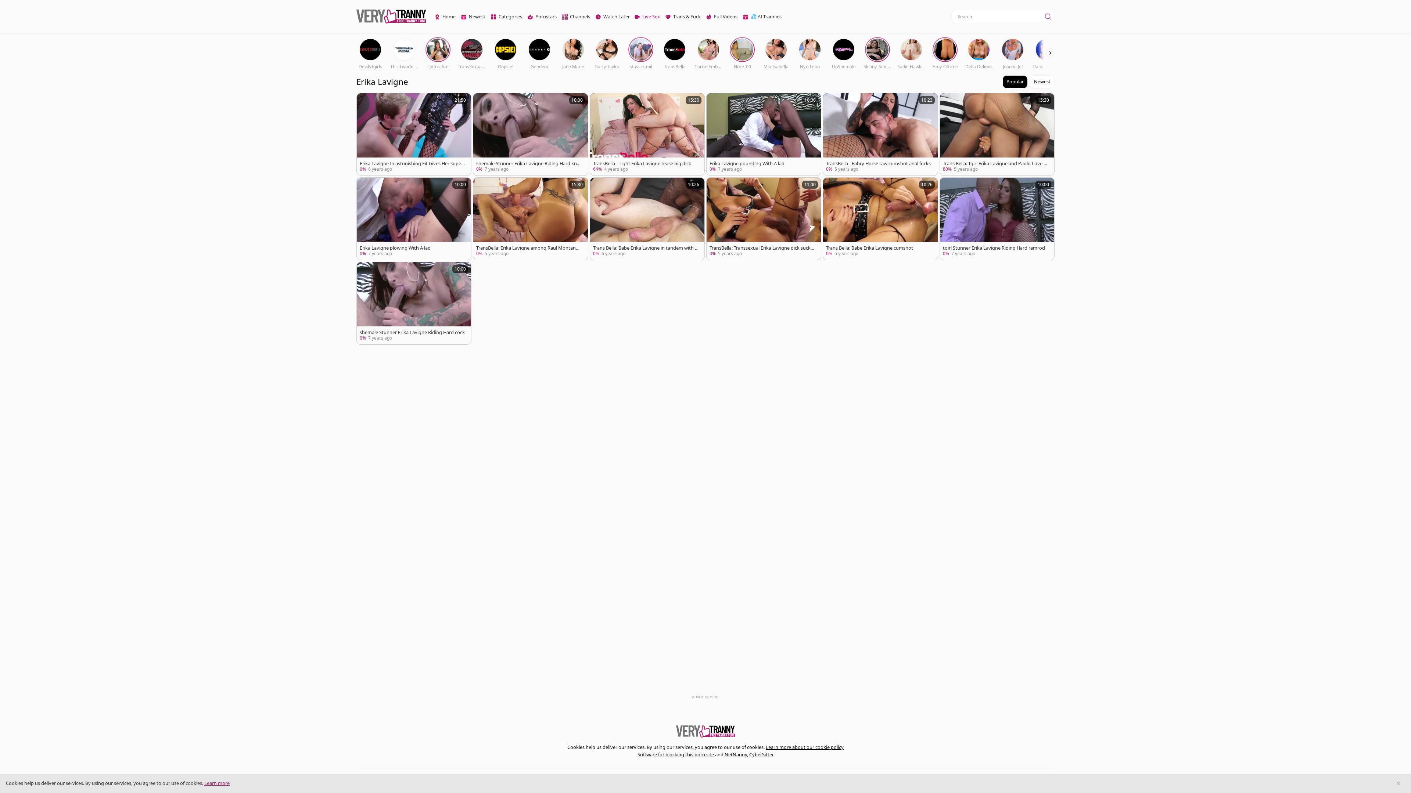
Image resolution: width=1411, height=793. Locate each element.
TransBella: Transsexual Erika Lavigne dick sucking (762, 248)
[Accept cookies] (1398, 783)
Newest (1042, 81)
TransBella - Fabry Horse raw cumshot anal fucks (878, 163)
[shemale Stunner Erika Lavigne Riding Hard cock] (414, 303)
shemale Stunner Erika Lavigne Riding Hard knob (528, 163)
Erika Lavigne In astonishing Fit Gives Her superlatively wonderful (412, 163)
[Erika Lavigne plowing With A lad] (414, 219)
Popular (1015, 81)
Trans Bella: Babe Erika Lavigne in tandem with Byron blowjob (645, 248)
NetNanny (736, 754)
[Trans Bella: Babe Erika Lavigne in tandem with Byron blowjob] (647, 219)
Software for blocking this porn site (676, 754)
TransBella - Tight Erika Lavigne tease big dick (642, 163)
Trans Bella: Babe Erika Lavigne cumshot (869, 248)
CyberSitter (761, 754)
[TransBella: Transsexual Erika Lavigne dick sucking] (764, 219)
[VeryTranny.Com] (391, 17)
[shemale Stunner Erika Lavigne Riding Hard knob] (530, 134)
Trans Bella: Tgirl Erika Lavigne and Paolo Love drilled (995, 163)
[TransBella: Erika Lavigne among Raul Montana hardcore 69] (530, 219)
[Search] (1048, 16)
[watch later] (365, 102)
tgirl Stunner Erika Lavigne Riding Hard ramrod (994, 248)
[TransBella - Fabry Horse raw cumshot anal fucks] (880, 134)
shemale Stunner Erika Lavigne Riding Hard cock (412, 332)
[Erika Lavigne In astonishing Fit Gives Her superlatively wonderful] (414, 134)
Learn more (217, 783)
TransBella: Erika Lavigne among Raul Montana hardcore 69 (527, 248)
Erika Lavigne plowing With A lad (395, 248)
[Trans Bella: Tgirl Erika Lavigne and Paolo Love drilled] (997, 134)
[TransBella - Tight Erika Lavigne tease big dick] (647, 134)
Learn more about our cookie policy (805, 747)
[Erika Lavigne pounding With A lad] (764, 134)
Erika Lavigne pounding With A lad (747, 163)
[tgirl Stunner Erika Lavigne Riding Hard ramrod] (997, 219)
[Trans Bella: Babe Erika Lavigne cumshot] (880, 219)
